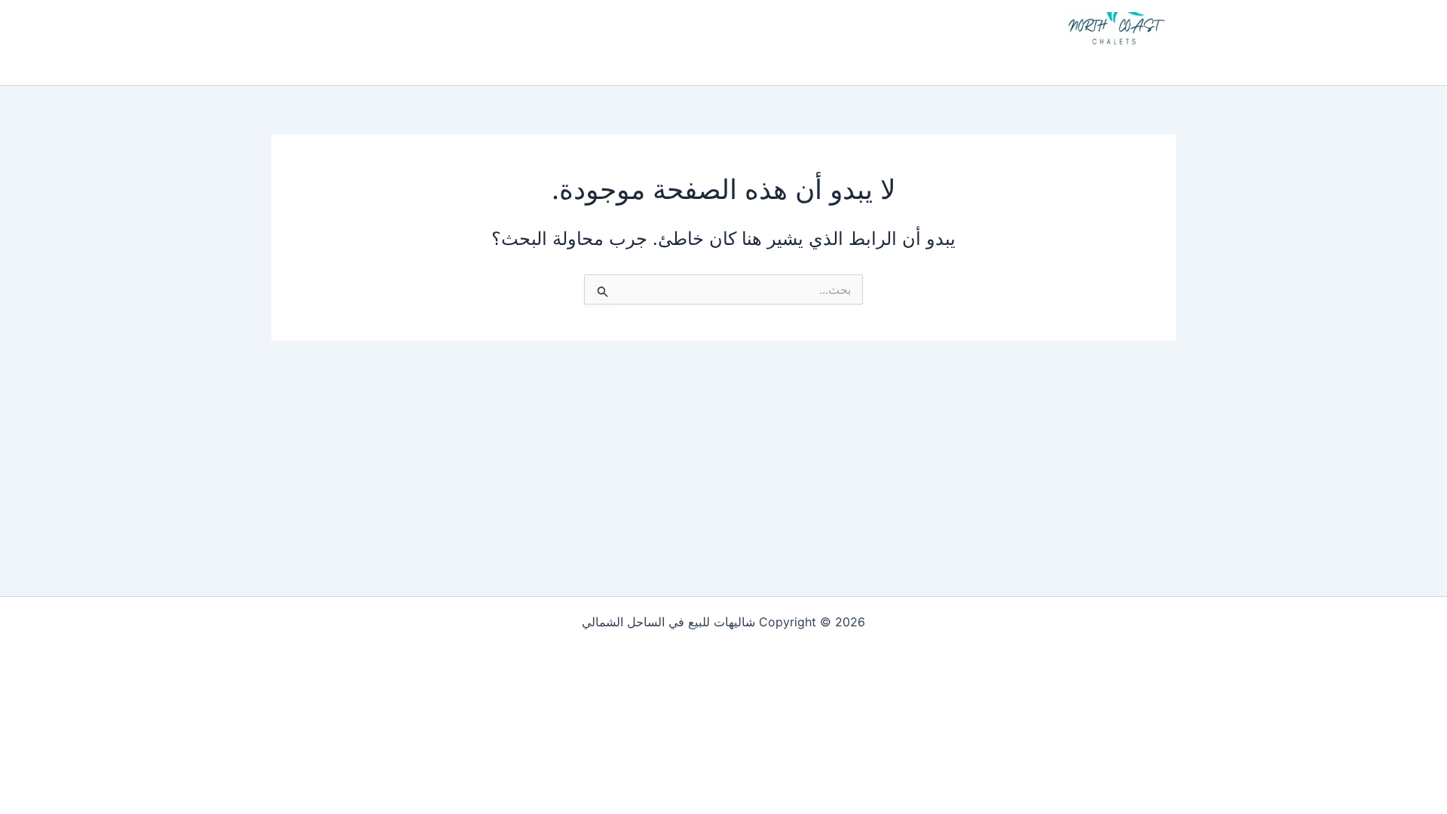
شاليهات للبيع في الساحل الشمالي (1037, 61)
